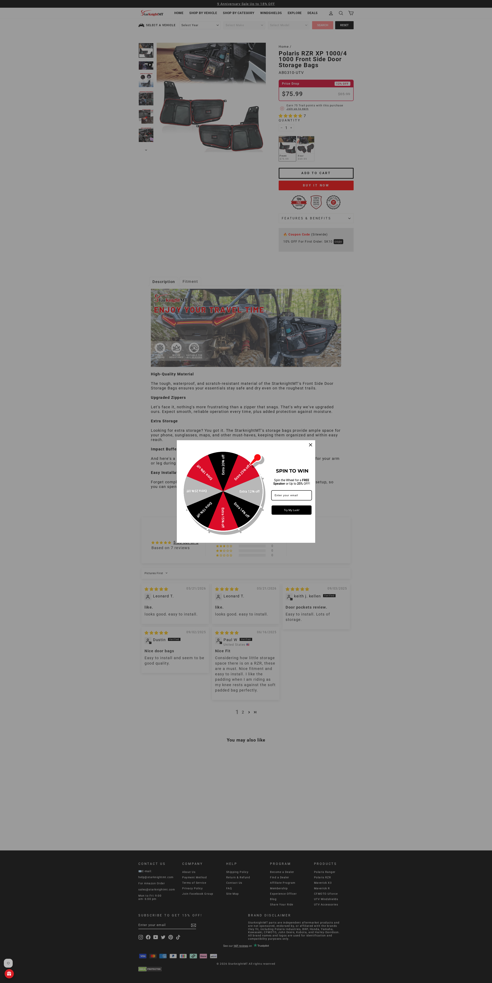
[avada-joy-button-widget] (9, 973)
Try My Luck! (291, 510)
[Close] (310, 444)
